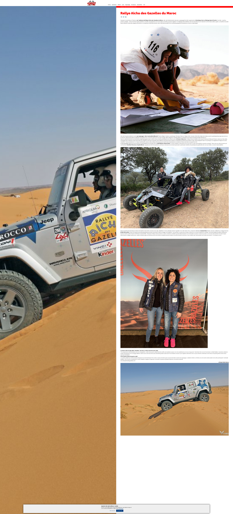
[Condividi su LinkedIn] (126, 17)
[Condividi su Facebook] (121, 17)
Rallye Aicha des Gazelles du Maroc (130, 6)
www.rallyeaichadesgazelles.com (127, 360)
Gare (123, 4)
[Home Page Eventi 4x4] (91, 5)
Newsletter (139, 4)
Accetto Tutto (119, 510)
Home (109, 4)
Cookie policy (121, 508)
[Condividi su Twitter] (124, 17)
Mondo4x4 (133, 4)
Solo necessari (112, 510)
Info (144, 4)
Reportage (127, 4)
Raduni (119, 4)
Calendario (114, 4)
